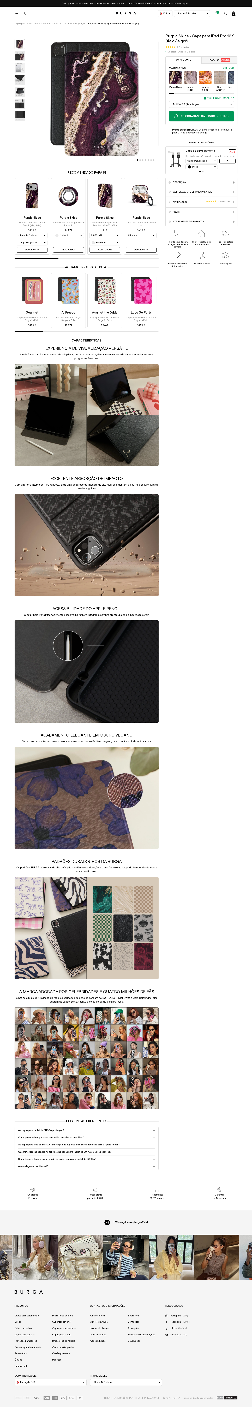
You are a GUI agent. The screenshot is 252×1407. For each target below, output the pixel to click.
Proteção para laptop (26, 1341)
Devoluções (134, 1341)
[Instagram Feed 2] (171, 1257)
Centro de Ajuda (99, 1322)
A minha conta (97, 1316)
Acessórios (21, 1353)
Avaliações (133, 1328)
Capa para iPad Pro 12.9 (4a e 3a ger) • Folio (32, 319)
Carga (18, 1322)
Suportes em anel (61, 1322)
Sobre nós (133, 1316)
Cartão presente (61, 1353)
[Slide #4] (148, 160)
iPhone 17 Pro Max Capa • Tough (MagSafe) (32, 224)
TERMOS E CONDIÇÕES (114, 1398)
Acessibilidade (98, 1341)
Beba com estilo (23, 1328)
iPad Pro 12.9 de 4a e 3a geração (69, 23)
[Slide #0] (137, 160)
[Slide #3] (145, 160)
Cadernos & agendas (63, 1347)
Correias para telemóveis (28, 1347)
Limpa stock (21, 1366)
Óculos (18, 1360)
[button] (177, 47)
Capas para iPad (43, 23)
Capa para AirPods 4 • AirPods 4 (141, 224)
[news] (216, 13)
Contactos (133, 1322)
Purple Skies (32, 217)
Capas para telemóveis (27, 1316)
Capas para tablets (23, 23)
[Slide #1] (140, 160)
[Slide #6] (153, 160)
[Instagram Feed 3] (216, 1257)
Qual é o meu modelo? (220, 98)
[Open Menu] (17, 13)
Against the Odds (104, 312)
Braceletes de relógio (63, 1341)
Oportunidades (98, 1334)
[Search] (26, 13)
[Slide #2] (142, 160)
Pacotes (219, 60)
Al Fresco (68, 312)
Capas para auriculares (64, 1328)
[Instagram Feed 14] (80, 1257)
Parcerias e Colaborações (141, 1334)
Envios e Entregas (99, 1328)
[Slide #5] (151, 160)
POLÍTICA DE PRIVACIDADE (144, 1398)
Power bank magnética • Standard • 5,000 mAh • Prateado (104, 224)
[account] (225, 13)
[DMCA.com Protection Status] (227, 1398)
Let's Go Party (141, 312)
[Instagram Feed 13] (35, 1257)
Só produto (183, 60)
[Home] (126, 13)
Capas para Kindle (61, 1334)
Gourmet (32, 312)
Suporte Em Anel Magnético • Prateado (68, 224)
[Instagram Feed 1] (126, 1257)
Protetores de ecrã (62, 1316)
